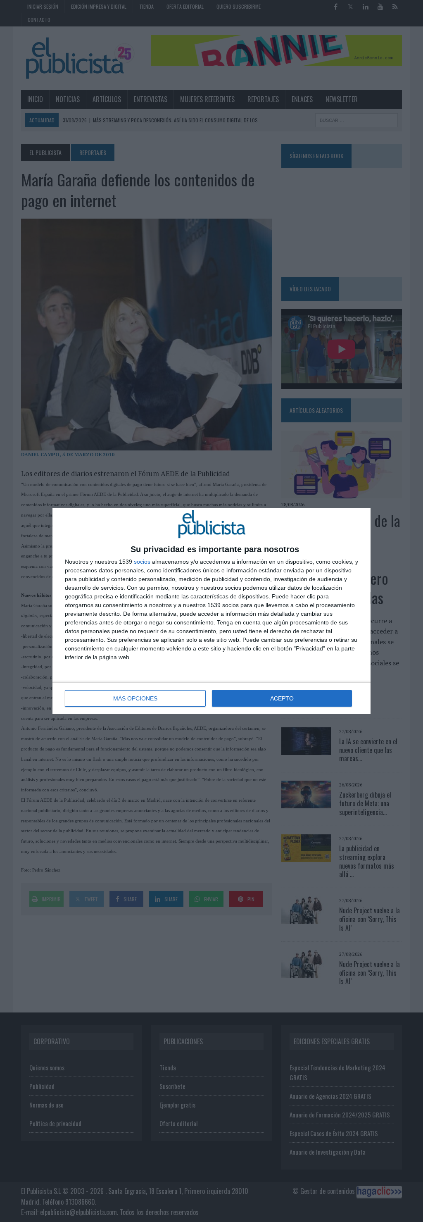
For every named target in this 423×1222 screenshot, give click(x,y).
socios (142, 562)
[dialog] (211, 611)
